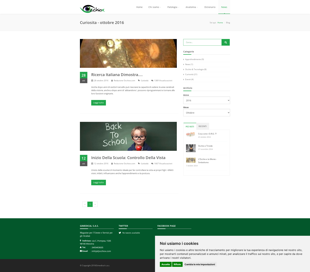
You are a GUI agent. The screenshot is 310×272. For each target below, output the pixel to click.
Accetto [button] (165, 264)
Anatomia (191, 7)
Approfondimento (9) (194, 59)
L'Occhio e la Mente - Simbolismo (207, 161)
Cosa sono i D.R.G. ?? (207, 133)
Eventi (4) (189, 79)
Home (139, 7)
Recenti (203, 126)
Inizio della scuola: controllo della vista (128, 157)
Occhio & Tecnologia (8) (196, 69)
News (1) (189, 64)
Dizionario (209, 7)
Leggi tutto (98, 102)
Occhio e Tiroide (205, 145)
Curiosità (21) (191, 74)
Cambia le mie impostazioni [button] (200, 264)
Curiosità (144, 81)
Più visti (190, 126)
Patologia (172, 7)
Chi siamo (153, 7)
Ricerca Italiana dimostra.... (117, 74)
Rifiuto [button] (177, 264)
